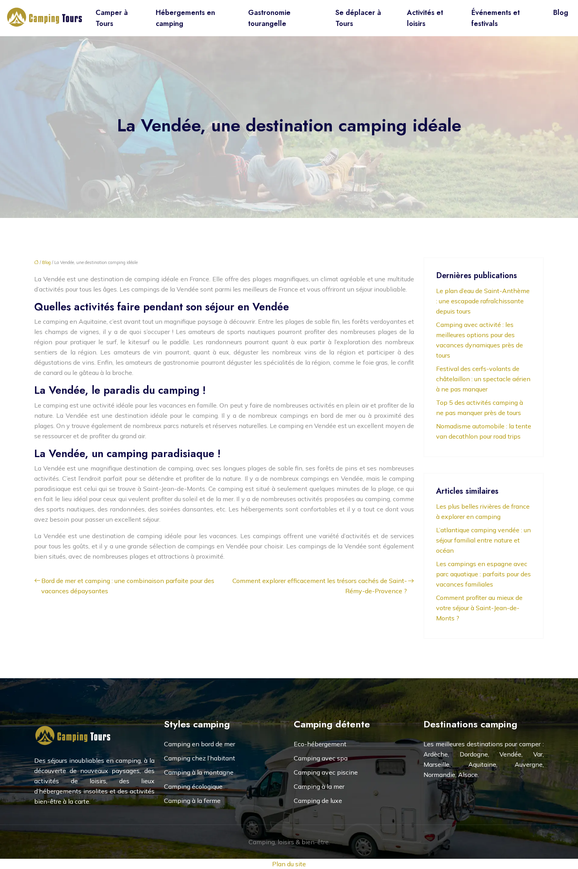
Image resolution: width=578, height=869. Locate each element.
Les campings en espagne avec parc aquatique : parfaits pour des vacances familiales (483, 574)
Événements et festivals (495, 18)
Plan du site (289, 864)
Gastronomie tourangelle (269, 18)
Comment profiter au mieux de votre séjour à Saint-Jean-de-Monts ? (479, 608)
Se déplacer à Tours (358, 18)
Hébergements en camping (185, 18)
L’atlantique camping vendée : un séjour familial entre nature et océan (483, 540)
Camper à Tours (112, 18)
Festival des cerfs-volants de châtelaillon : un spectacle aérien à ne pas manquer (483, 379)
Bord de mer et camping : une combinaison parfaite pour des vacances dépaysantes (127, 586)
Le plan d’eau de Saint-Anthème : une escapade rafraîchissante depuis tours (483, 301)
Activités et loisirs (425, 18)
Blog (560, 12)
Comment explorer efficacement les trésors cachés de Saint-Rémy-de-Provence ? (319, 586)
